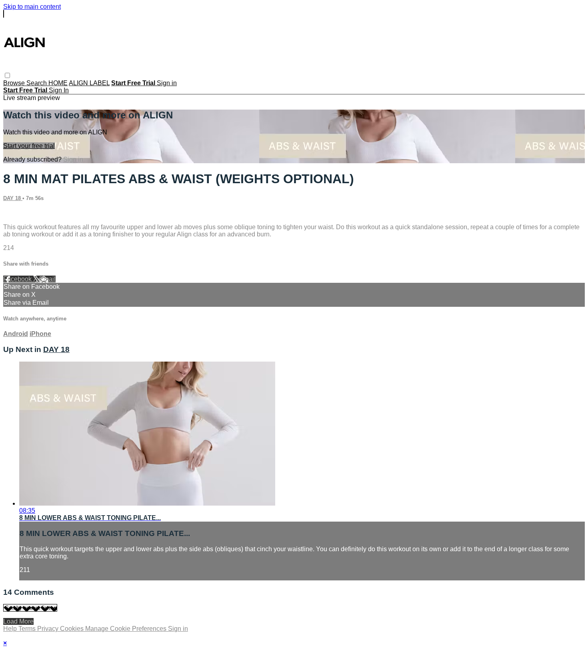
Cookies (72, 628)
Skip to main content (32, 6)
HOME (58, 83)
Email (47, 279)
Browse (14, 83)
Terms (27, 628)
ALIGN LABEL (89, 83)
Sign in (167, 83)
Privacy (48, 628)
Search (37, 83)
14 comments (22, 213)
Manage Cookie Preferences (126, 628)
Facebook (18, 279)
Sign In (59, 90)
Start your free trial (29, 145)
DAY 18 (12, 198)
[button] (7, 75)
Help (10, 628)
